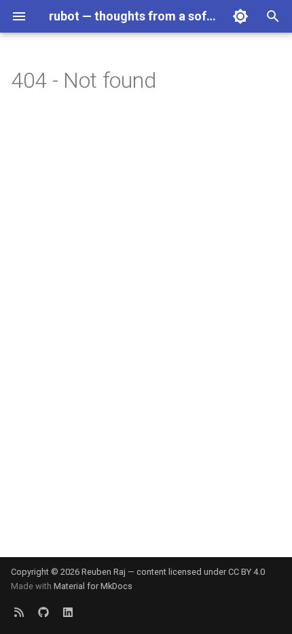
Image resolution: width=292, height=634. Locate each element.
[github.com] (43, 612)
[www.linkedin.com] (68, 612)
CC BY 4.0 (246, 572)
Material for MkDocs (93, 586)
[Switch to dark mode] (240, 16)
